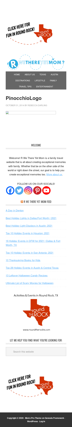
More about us (54, 174)
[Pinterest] (37, 190)
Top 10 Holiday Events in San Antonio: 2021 (29, 252)
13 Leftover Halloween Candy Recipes (27, 275)
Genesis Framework (54, 417)
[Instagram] (28, 190)
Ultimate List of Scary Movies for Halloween (29, 283)
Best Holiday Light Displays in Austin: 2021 (29, 225)
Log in (42, 421)
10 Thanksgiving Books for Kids (23, 260)
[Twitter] (19, 190)
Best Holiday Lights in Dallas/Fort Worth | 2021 (31, 218)
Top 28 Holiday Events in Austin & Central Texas (32, 267)
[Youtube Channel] (46, 190)
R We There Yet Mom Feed (37, 202)
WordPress (32, 421)
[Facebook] (10, 190)
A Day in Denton (15, 210)
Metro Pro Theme (33, 417)
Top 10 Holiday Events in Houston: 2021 (27, 233)
